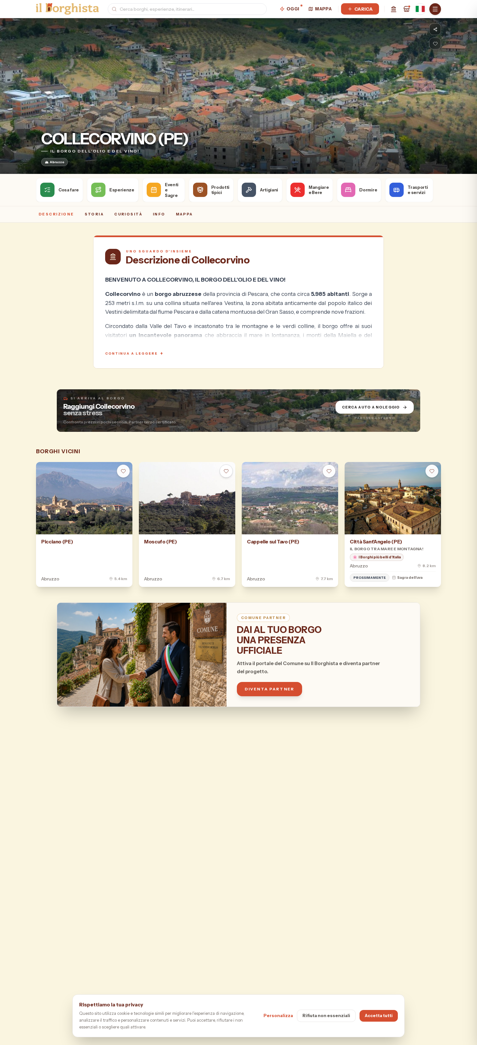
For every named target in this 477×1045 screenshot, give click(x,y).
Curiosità (128, 214)
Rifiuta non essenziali (326, 1015)
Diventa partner (269, 689)
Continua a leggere (134, 353)
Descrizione (56, 214)
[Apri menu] (435, 9)
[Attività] (406, 9)
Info (159, 214)
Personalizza (278, 1015)
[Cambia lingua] (420, 9)
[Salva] (435, 43)
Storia (94, 214)
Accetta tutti (379, 1015)
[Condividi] (435, 29)
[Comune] (393, 9)
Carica (363, 9)
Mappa (323, 8)
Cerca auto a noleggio (371, 407)
